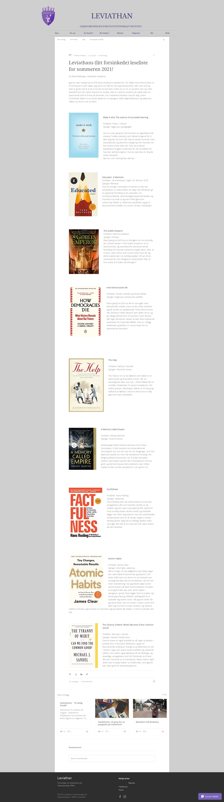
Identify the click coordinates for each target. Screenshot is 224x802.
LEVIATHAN (112, 16)
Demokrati (74, 39)
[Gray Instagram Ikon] (125, 796)
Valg (83, 39)
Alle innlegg (61, 39)
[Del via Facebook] (70, 674)
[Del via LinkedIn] (81, 674)
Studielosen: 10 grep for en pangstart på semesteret (111, 723)
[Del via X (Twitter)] (76, 674)
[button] (164, 39)
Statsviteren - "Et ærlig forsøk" (71, 704)
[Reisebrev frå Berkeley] (150, 708)
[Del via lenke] (87, 674)
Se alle (164, 694)
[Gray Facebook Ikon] (120, 796)
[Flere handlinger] (153, 55)
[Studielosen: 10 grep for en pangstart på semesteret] (112, 708)
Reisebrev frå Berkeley (147, 722)
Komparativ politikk (96, 39)
